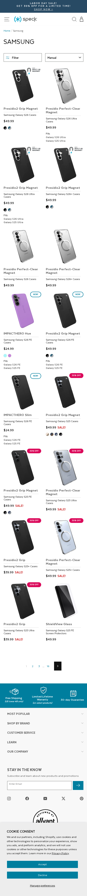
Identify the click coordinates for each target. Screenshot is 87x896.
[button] (81, 19)
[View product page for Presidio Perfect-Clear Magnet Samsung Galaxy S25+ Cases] (64, 548)
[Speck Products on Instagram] (9, 798)
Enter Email (15, 783)
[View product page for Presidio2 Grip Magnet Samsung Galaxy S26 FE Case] (64, 322)
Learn (11, 742)
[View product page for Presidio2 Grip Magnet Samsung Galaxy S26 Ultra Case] (22, 176)
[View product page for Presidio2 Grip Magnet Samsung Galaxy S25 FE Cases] (22, 479)
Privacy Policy (60, 853)
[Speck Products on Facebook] (27, 798)
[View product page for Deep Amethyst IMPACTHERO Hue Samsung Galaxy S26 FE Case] (10, 356)
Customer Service (21, 732)
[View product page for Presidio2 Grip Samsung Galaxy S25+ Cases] (22, 546)
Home (7, 31)
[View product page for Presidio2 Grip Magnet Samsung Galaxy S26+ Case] (64, 174)
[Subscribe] (78, 785)
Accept (42, 864)
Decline (42, 875)
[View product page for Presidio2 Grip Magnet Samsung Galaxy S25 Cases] (64, 401)
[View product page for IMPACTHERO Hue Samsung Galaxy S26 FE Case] (22, 322)
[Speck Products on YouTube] (45, 798)
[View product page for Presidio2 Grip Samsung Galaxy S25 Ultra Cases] (22, 612)
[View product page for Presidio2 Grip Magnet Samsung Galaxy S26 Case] (22, 95)
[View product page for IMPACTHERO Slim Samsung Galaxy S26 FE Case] (22, 403)
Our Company (17, 751)
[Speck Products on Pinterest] (81, 798)
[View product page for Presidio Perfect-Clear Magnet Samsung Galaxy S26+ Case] (64, 257)
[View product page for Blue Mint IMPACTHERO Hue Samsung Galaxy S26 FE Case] (6, 356)
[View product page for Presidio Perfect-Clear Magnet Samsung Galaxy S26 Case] (22, 257)
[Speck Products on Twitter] (63, 798)
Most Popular (18, 713)
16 (48, 666)
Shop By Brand (18, 723)
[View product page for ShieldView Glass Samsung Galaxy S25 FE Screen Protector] (64, 612)
